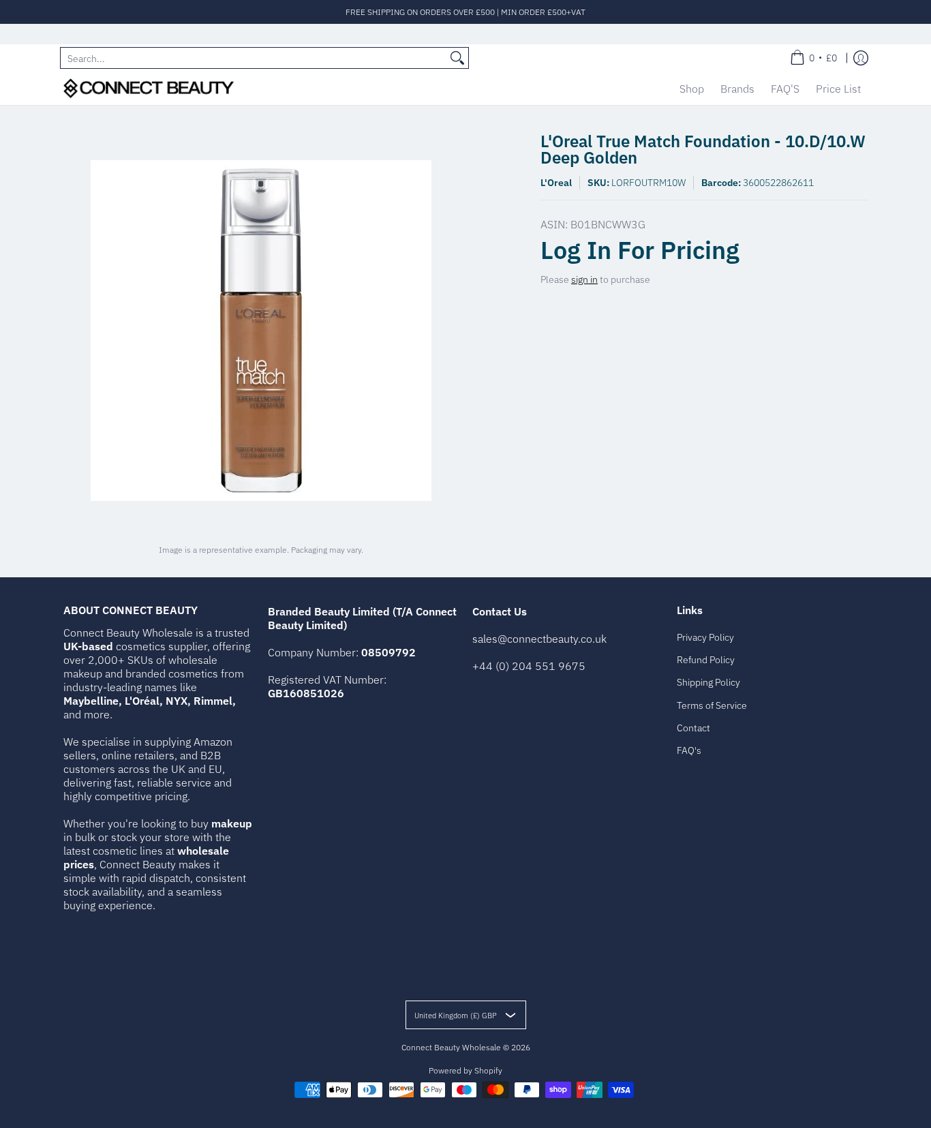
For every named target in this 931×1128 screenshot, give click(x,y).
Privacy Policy (705, 637)
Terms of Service (712, 705)
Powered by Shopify (465, 1070)
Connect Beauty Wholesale (451, 1047)
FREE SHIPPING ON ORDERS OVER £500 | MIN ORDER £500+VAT (465, 12)
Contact (693, 728)
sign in (584, 279)
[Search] (457, 58)
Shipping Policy (708, 682)
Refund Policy (706, 660)
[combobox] (253, 58)
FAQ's (689, 750)
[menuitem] (813, 58)
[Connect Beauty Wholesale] (148, 88)
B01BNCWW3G (607, 224)
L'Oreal (556, 183)
